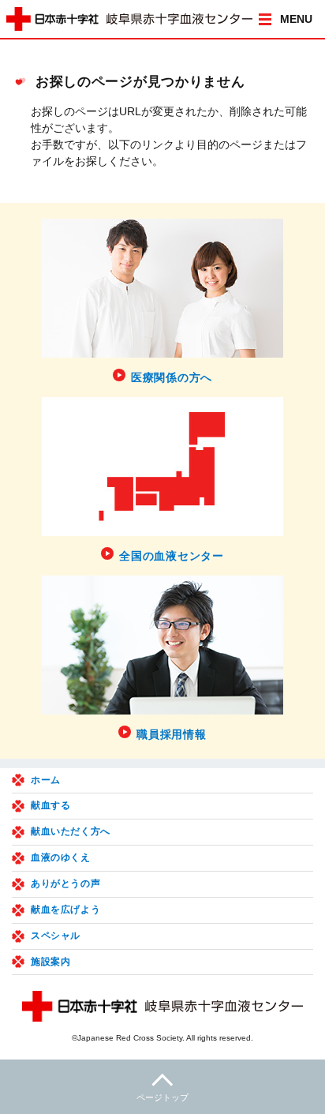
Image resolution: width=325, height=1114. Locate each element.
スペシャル (55, 935)
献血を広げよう (65, 909)
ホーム (46, 780)
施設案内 (50, 961)
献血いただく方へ (70, 831)
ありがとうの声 (65, 883)
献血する (50, 805)
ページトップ (162, 1097)
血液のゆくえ (61, 857)
